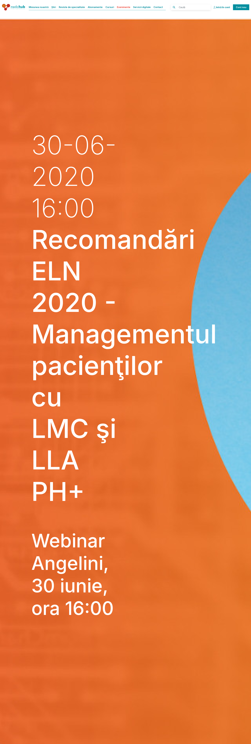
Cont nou (241, 7)
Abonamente (95, 7)
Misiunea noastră (39, 7)
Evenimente (123, 7)
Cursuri (109, 7)
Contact (158, 7)
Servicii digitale (142, 7)
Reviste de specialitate (72, 7)
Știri (53, 7)
